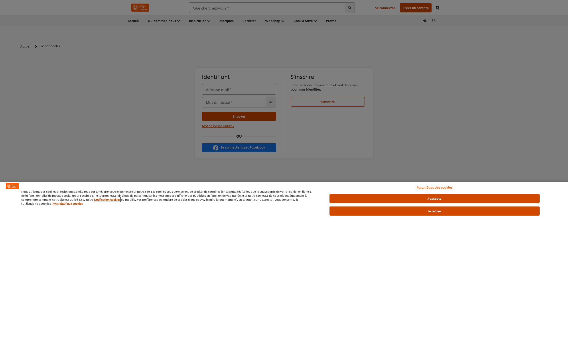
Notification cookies (107, 199)
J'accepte (434, 198)
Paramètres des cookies (434, 187)
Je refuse (434, 211)
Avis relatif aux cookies (68, 203)
